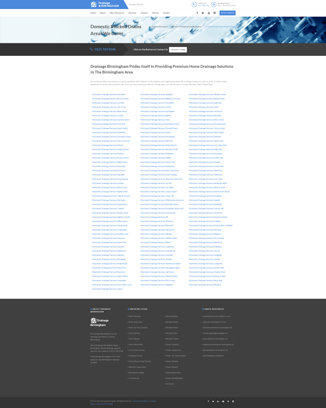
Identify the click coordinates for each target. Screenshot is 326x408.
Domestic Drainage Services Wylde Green (110, 192)
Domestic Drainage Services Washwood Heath (161, 264)
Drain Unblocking (135, 344)
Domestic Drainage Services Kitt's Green (158, 280)
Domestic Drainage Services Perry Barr (109, 124)
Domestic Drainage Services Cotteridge (109, 280)
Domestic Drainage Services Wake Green (110, 162)
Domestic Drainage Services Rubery (108, 145)
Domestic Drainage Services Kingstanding (110, 179)
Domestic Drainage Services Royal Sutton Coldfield (211, 225)
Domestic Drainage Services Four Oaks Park (208, 145)
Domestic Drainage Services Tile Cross (109, 107)
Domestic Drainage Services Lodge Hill (206, 264)
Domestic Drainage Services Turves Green (207, 128)
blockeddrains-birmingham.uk (215, 350)
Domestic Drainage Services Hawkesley (158, 166)
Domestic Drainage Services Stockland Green (112, 137)
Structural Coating (136, 372)
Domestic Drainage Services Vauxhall (157, 255)
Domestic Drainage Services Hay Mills (109, 175)
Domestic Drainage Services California (206, 175)
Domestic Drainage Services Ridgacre (205, 234)
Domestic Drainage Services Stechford (206, 213)
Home (93, 13)
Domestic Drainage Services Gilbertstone (110, 221)
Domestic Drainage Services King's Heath (110, 128)
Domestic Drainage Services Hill (155, 217)
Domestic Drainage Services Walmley (108, 255)
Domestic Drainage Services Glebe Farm (206, 141)
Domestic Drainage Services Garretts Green (111, 120)
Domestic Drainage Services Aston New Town (112, 285)
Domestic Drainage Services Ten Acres (206, 111)
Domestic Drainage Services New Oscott (110, 187)
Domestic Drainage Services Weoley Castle (208, 94)
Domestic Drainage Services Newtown (109, 272)
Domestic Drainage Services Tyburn (108, 289)
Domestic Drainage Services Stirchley (205, 230)
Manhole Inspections (137, 367)
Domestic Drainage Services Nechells (205, 115)
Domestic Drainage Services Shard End (109, 268)
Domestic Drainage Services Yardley (205, 259)
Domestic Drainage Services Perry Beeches (208, 124)
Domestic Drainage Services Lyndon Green (159, 192)
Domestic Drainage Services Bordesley (206, 153)
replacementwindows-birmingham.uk (218, 344)
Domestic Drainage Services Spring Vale (158, 162)
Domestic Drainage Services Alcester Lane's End (162, 179)
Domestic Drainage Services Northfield (109, 132)
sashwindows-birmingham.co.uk (216, 316)
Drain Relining (134, 333)
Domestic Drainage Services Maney (156, 115)
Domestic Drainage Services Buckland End (110, 234)
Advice (155, 13)
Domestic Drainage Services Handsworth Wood (210, 192)
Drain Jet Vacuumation (138, 327)
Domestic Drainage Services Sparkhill (157, 94)
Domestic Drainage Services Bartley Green (110, 213)
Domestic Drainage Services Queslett (108, 247)
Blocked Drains (172, 322)
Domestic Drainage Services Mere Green (110, 111)
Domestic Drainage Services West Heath (207, 132)
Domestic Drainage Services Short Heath (207, 238)
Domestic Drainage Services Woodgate (109, 259)
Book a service (227, 13)
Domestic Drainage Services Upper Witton (110, 276)
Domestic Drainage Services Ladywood (158, 247)
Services (132, 13)
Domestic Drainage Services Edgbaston (109, 251)
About (102, 13)
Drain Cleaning (135, 316)
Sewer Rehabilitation (174, 378)
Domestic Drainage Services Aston (156, 132)
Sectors (144, 13)
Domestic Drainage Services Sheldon (108, 153)
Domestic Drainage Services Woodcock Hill (160, 149)
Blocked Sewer (172, 327)
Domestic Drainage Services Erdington (206, 247)
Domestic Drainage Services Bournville (109, 166)
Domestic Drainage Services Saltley (156, 158)
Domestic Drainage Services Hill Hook (157, 141)
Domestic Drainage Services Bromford (109, 170)
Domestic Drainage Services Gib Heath (109, 200)
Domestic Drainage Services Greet (204, 107)
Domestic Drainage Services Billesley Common (161, 99)
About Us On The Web (105, 404)
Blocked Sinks (172, 333)
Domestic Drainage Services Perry (156, 120)
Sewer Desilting (172, 344)
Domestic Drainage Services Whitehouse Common (163, 200)
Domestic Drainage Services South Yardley (159, 175)
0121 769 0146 (203, 5)
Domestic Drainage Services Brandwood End (208, 217)
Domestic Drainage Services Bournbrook (158, 213)
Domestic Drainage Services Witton (156, 242)
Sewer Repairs (172, 367)
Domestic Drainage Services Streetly (205, 162)
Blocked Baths (172, 316)
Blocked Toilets (172, 339)
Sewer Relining (172, 361)
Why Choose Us (117, 13)
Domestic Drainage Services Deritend (205, 137)
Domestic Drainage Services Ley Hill (156, 183)
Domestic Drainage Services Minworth (157, 225)
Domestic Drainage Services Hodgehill (206, 255)
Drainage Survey (135, 356)
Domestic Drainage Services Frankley (205, 221)
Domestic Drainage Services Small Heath (110, 264)
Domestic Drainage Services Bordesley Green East (163, 208)
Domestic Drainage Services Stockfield (158, 103)
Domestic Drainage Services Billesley (157, 234)
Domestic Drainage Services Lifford (156, 107)
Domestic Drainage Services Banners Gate (207, 276)
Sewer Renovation (173, 372)
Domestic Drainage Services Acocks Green (111, 158)
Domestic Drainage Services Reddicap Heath (208, 183)
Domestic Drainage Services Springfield (158, 111)
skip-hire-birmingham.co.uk (214, 322)
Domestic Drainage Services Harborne (109, 238)
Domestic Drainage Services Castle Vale (206, 166)
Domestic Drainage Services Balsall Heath (207, 99)
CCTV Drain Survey (137, 350)
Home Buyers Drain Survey (140, 361)
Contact (166, 13)
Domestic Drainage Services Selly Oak (205, 103)
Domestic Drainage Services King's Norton (159, 145)
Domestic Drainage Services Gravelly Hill (158, 251)
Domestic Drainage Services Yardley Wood (111, 149)
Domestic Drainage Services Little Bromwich (111, 196)
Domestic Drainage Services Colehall (108, 208)
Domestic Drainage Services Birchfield (206, 204)
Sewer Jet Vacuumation (176, 356)
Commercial (134, 378)
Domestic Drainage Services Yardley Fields (159, 238)
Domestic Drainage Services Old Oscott (158, 230)
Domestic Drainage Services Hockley (108, 183)
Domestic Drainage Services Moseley (205, 285)
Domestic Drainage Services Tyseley (157, 259)
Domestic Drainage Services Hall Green (158, 272)
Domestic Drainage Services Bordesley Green (160, 124)
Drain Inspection (135, 322)
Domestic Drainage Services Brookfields (158, 137)
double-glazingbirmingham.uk (215, 333)
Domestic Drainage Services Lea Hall (108, 103)
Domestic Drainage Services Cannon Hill (206, 208)
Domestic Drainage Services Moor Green (207, 120)
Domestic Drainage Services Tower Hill (158, 196)
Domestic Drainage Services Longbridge (109, 230)
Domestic (170, 384)
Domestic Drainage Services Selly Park (206, 149)
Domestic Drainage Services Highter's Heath (111, 217)
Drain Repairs (134, 339)
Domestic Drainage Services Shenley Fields (159, 276)
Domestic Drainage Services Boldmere (158, 153)
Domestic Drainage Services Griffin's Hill (206, 158)
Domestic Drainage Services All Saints (157, 221)
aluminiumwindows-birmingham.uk (217, 327)
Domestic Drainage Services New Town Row (160, 170)
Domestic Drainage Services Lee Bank (157, 187)
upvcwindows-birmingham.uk (215, 339)
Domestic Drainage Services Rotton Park (207, 268)
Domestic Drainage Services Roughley (206, 196)
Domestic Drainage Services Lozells (108, 115)
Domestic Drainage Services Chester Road (207, 272)
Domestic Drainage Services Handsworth (110, 225)
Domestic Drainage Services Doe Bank (109, 94)
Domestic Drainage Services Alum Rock (109, 242)
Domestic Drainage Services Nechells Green (160, 204)
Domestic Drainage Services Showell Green (160, 128)
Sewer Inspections (173, 350)
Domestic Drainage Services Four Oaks (206, 179)
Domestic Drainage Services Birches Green (111, 99)
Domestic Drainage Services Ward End (206, 170)
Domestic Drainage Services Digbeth (205, 200)
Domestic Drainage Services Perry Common (111, 141)
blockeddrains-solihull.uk (213, 356)
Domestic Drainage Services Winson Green (208, 187)
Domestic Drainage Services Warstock (206, 242)
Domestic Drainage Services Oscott (205, 251)
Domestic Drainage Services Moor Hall (206, 280)
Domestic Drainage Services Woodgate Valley (161, 268)
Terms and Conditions (141, 401)
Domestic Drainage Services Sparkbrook (110, 204)
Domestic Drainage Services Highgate (157, 285)
